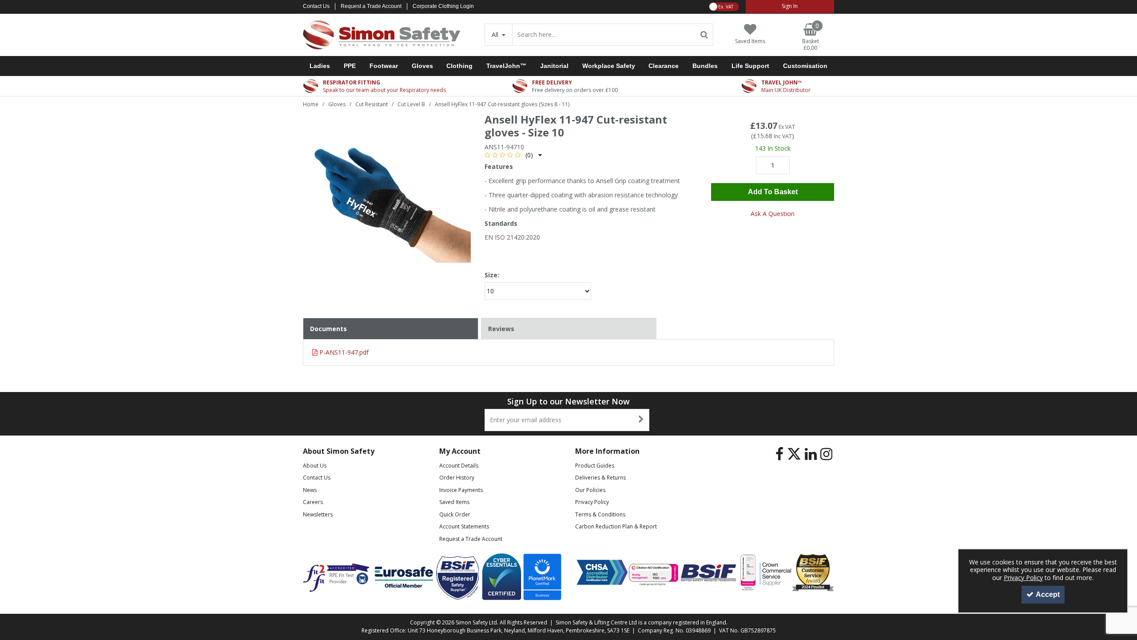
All (496, 34)
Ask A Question (773, 213)
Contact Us (316, 6)
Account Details (458, 465)
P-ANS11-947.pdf (343, 352)
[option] (387, 200)
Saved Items (454, 502)
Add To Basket (773, 192)
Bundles (705, 65)
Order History (456, 477)
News (310, 490)
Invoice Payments (461, 490)
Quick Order (454, 514)
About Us (314, 465)
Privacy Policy (592, 502)
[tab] (568, 329)
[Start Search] (704, 35)
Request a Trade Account (371, 6)
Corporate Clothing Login (443, 6)
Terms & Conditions (600, 514)
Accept (1048, 594)
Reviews (501, 328)
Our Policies (590, 490)
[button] (513, 155)
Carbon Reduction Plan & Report (616, 526)
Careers (313, 502)
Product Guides (594, 465)
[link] (779, 454)
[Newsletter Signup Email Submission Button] (641, 420)
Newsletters (318, 514)
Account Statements (464, 526)
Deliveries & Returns (600, 477)
